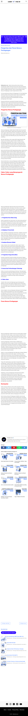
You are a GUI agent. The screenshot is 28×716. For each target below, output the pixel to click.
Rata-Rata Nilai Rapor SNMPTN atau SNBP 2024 (15, 636)
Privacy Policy (15, 709)
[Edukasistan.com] (14, 1)
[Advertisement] (14, 19)
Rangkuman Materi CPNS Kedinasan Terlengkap (15, 648)
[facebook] (3, 447)
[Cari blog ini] (26, 1)
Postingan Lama (23, 623)
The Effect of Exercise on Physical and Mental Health (16, 661)
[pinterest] (14, 447)
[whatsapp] (19, 447)
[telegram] (24, 447)
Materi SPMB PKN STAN (11, 642)
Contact (9, 709)
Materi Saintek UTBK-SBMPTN (12, 655)
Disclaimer (22, 709)
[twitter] (8, 447)
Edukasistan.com (15, 714)
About (5, 709)
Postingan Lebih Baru (5, 623)
